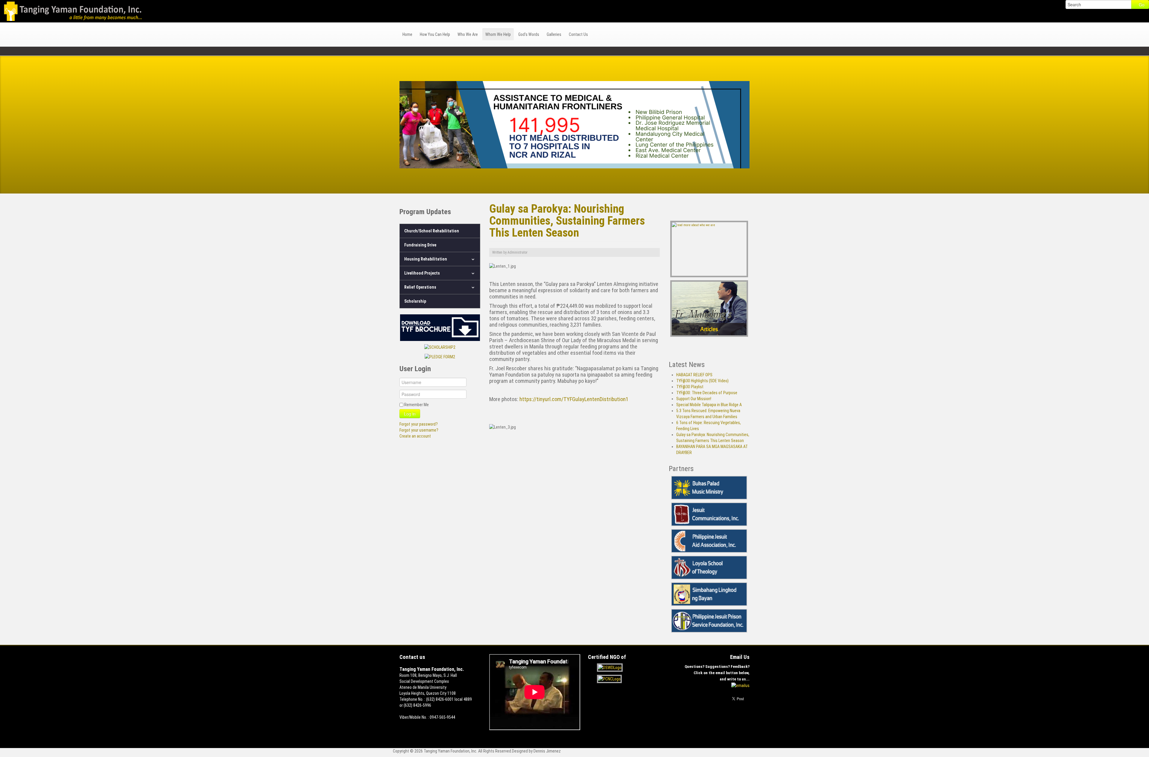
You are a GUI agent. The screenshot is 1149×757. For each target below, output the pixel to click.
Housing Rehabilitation (425, 259)
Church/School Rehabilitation (431, 231)
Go (1142, 4)
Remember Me (416, 404)
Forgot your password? (418, 424)
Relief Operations (420, 287)
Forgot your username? (418, 430)
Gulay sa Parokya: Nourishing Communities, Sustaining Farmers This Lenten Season (567, 220)
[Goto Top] (748, 719)
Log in (410, 414)
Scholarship (415, 301)
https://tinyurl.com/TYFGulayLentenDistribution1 (573, 399)
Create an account (415, 436)
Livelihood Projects (422, 273)
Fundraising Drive (420, 245)
